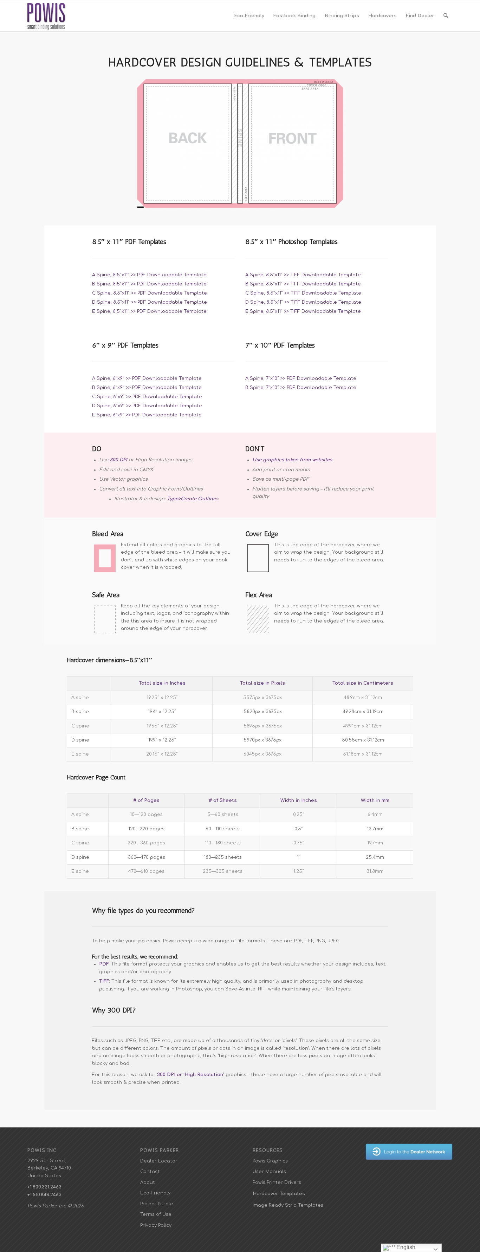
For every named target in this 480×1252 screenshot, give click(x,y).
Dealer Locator (158, 1161)
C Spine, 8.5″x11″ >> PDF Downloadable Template (149, 293)
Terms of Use (155, 1214)
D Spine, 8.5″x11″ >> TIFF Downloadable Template (303, 302)
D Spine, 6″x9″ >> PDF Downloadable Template (147, 405)
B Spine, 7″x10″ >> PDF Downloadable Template (300, 387)
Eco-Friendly (155, 1193)
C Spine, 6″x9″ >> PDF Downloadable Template (147, 396)
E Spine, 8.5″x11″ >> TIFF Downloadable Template (303, 311)
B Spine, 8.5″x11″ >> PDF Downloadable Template (149, 284)
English (405, 1247)
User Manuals (269, 1171)
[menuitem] (249, 15)
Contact (150, 1171)
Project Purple (156, 1203)
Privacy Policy (155, 1225)
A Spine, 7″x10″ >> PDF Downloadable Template (300, 378)
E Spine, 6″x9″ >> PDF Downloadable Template (147, 415)
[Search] (446, 15)
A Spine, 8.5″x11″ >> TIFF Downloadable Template (303, 274)
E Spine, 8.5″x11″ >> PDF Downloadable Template (149, 311)
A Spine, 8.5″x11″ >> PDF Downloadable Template (149, 274)
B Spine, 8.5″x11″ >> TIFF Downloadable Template (303, 284)
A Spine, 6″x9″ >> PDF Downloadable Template (147, 378)
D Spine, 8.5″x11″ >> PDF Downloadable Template (149, 302)
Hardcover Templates (279, 1193)
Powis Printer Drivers (277, 1182)
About (147, 1182)
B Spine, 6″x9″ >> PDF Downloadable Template (147, 387)
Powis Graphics (270, 1161)
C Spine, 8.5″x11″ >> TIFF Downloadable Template (303, 293)
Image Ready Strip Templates (288, 1205)
